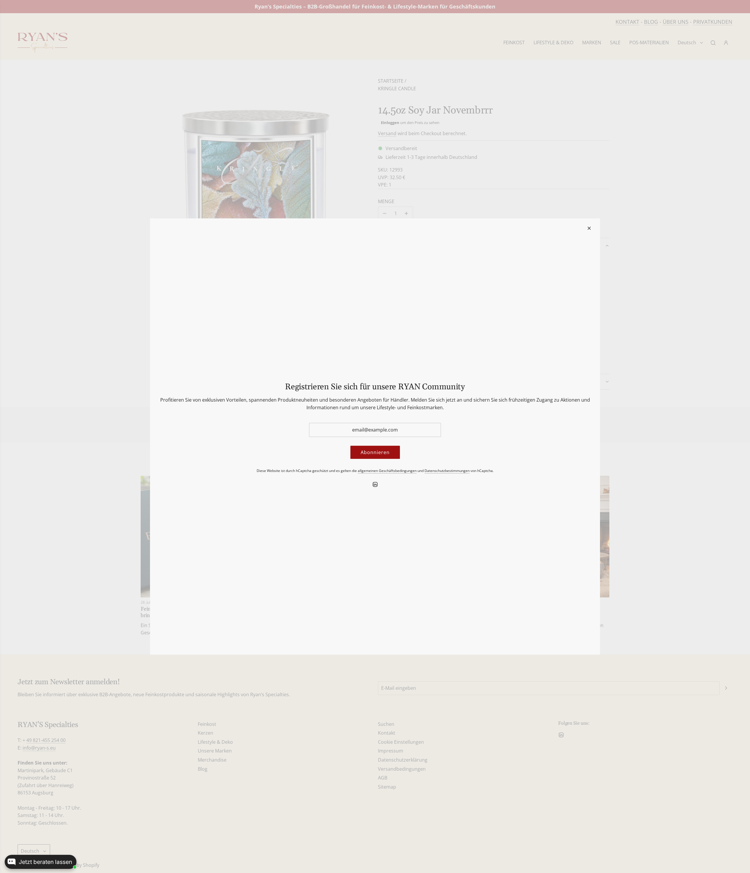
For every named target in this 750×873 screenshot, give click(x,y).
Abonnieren (375, 452)
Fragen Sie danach (57, 840)
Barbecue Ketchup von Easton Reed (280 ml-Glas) (46, 817)
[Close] (589, 228)
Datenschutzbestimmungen (447, 470)
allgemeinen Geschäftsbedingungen (387, 470)
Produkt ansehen (24, 840)
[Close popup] (72, 790)
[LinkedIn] (375, 484)
